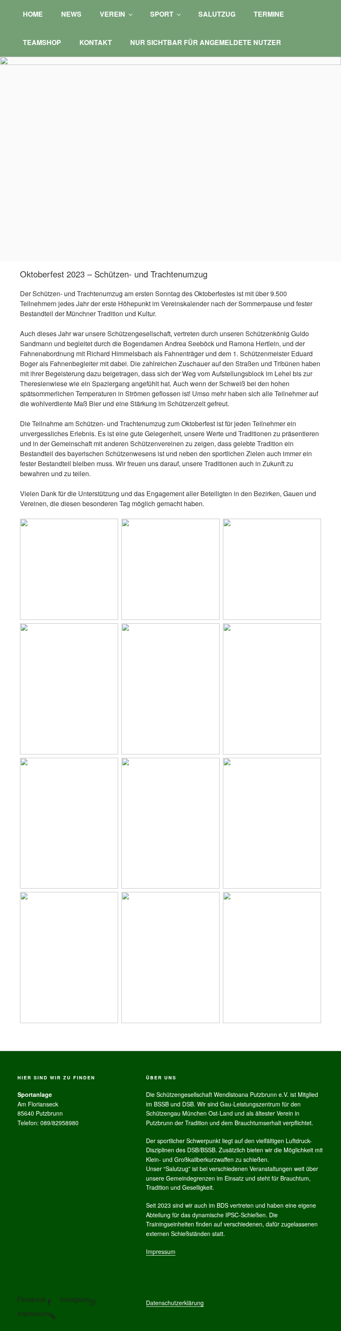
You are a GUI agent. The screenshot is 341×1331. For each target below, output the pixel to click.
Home (33, 14)
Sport (161, 14)
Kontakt (95, 42)
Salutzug (216, 14)
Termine (269, 14)
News (71, 14)
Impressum (160, 1251)
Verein (112, 14)
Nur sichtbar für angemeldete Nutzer (205, 42)
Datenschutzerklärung (175, 1303)
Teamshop (42, 42)
